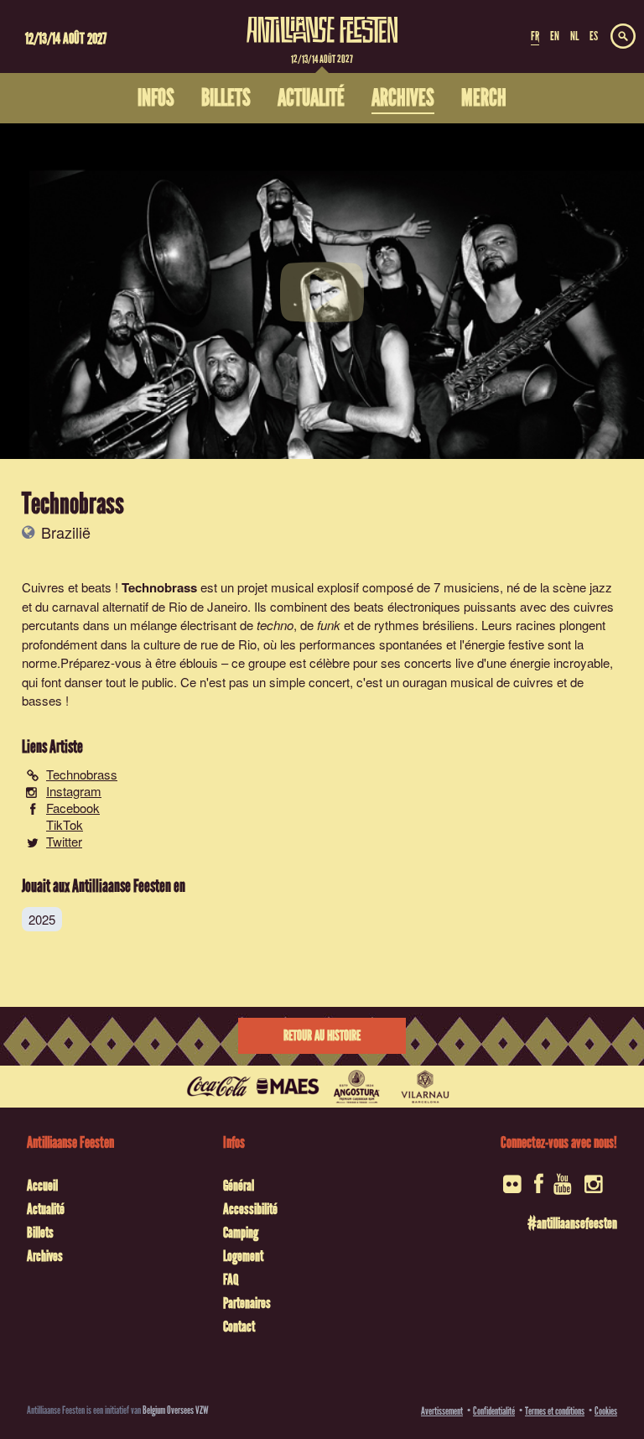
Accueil (42, 1185)
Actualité (46, 1209)
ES (593, 36)
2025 (42, 919)
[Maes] (287, 1086)
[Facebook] (538, 1189)
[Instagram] (594, 1189)
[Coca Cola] (218, 1086)
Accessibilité (250, 1209)
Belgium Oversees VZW (176, 1410)
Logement (243, 1256)
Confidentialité (494, 1411)
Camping (240, 1232)
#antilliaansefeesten (572, 1223)
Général (238, 1185)
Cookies (606, 1411)
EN (554, 36)
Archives (45, 1256)
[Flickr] (513, 1189)
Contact (239, 1326)
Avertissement (442, 1411)
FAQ (230, 1279)
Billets (40, 1232)
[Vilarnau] (425, 1086)
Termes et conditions (554, 1411)
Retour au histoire (322, 1036)
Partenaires (247, 1303)
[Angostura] (356, 1086)
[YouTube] (563, 1189)
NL (574, 36)
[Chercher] (623, 37)
